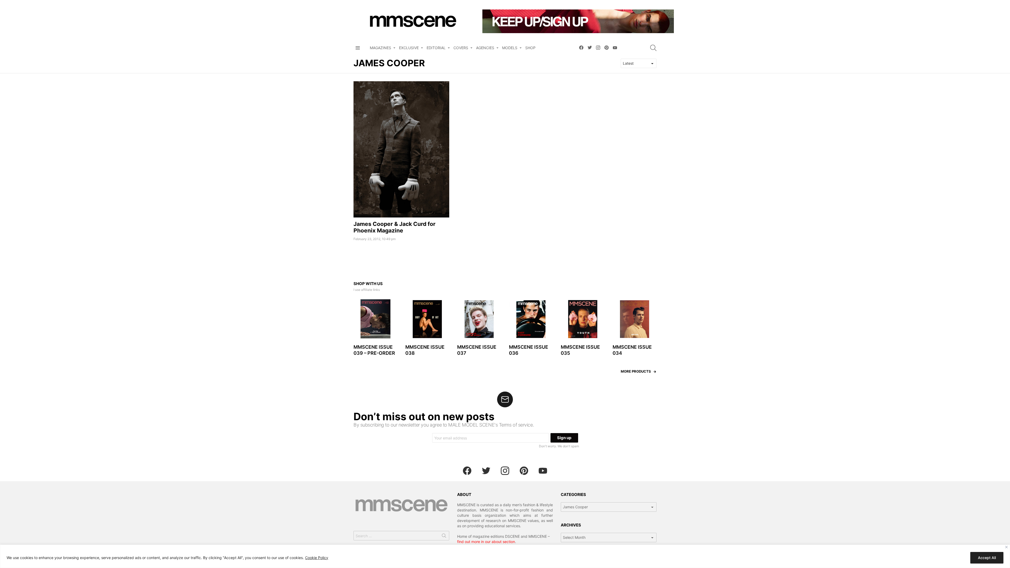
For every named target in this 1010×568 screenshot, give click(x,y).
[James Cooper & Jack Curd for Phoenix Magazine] (401, 149)
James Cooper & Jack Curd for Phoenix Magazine (395, 227)
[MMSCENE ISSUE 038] (427, 319)
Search (444, 536)
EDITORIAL (436, 47)
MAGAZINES (380, 47)
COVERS (460, 47)
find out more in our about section (486, 541)
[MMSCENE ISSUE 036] (531, 319)
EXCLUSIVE (409, 47)
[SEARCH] (653, 48)
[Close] (1006, 547)
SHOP (530, 47)
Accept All (987, 557)
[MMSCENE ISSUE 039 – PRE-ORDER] (375, 319)
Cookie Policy (316, 557)
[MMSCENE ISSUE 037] (479, 319)
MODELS (509, 47)
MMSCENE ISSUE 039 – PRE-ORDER (374, 350)
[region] (505, 556)
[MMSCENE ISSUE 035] (583, 319)
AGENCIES (485, 47)
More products (636, 371)
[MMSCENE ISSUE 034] (634, 319)
